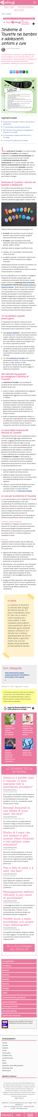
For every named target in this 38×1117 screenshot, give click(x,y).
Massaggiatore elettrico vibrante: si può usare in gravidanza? (18, 895)
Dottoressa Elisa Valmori (11, 792)
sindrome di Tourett (16, 358)
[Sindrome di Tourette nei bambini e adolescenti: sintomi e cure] (19, 95)
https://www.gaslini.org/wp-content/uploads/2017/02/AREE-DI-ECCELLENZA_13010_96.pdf (17, 675)
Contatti (4, 1043)
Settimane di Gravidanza (26, 7)
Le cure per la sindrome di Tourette (15, 140)
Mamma (5, 984)
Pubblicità (5, 1048)
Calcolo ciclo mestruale (11, 1015)
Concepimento (8, 961)
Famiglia (5, 988)
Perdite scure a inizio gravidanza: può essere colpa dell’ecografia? (18, 922)
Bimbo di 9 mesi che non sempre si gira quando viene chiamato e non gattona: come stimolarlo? (18, 839)
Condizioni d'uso (7, 1055)
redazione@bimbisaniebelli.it (15, 1106)
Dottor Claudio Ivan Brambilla (12, 903)
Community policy (7, 1058)
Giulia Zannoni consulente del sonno (14, 819)
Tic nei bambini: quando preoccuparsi (16, 127)
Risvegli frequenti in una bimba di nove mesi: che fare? (16, 811)
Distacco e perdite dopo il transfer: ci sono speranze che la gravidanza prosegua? (18, 782)
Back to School (19, 10)
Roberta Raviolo (15, 48)
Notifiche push (6, 1070)
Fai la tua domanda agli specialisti (19, 948)
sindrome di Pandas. (25, 491)
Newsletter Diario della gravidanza (12, 1065)
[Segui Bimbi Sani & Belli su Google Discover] (19, 21)
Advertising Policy (7, 1068)
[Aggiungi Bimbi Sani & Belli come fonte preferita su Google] (19, 708)
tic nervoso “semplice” (12, 333)
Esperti (4, 1063)
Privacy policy (6, 1053)
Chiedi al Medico (9, 7)
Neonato (5, 970)
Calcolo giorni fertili (10, 1006)
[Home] (13, 2)
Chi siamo (5, 1045)
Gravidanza (6, 965)
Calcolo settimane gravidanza (14, 997)
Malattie (9, 14)
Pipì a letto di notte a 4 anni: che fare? (18, 869)
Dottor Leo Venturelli (10, 876)
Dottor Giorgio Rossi (10, 849)
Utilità (4, 993)
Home (3, 14)
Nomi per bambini (9, 1011)
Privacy (4, 1050)
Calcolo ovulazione (9, 1002)
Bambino (5, 975)
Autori (4, 1060)
